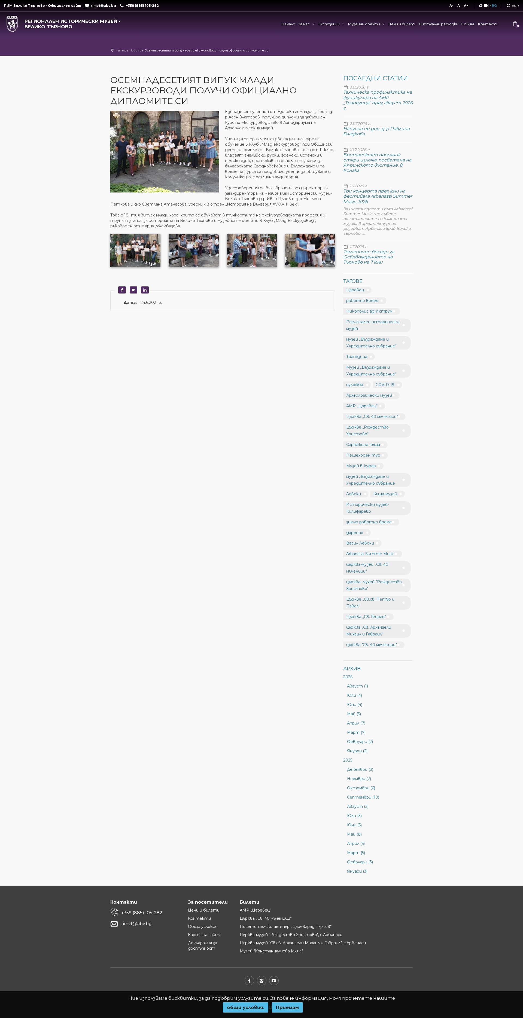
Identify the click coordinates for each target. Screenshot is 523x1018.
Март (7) (356, 732)
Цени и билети (402, 24)
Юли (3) (354, 815)
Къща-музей (385, 493)
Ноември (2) (359, 778)
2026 (347, 676)
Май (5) (354, 713)
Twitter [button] (132, 290)
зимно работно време (369, 521)
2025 (347, 760)
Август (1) (357, 686)
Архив (352, 669)
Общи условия (202, 926)
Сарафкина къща (363, 444)
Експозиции (329, 24)
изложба (354, 384)
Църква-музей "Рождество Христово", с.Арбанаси (291, 934)
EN (486, 6)
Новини (468, 24)
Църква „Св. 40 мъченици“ (372, 416)
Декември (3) (360, 769)
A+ (466, 6)
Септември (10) (363, 797)
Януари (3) (357, 871)
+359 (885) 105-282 (141, 912)
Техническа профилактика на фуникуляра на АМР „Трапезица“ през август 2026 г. (378, 100)
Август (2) (358, 806)
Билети (249, 902)
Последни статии (375, 78)
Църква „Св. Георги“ (366, 616)
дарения (354, 532)
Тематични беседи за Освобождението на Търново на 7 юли (368, 257)
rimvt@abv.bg (136, 923)
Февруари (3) (360, 862)
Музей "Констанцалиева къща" (271, 951)
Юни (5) (354, 825)
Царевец (355, 290)
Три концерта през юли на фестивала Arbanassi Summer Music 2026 (377, 196)
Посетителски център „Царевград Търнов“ (286, 926)
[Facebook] (249, 980)
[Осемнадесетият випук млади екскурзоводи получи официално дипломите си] (167, 152)
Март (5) (356, 852)
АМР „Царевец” (255, 910)
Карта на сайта (204, 934)
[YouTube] (274, 980)
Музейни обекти (364, 24)
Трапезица (356, 356)
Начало (288, 24)
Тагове (353, 281)
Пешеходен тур (363, 455)
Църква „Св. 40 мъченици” (266, 918)
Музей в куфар (361, 465)
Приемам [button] (287, 1007)
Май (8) (354, 834)
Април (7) (356, 723)
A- (451, 6)
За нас (304, 24)
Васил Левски (360, 543)
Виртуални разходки (438, 24)
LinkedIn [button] (144, 290)
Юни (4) (354, 704)
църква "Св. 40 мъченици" (371, 644)
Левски (353, 493)
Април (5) (356, 843)
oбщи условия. (245, 1007)
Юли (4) (354, 695)
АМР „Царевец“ (362, 405)
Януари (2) (357, 750)
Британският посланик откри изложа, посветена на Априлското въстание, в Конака (377, 162)
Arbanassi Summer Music (370, 553)
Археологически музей (369, 395)
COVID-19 (385, 384)
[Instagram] (261, 980)
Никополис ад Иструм (369, 311)
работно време (362, 300)
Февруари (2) (360, 741)
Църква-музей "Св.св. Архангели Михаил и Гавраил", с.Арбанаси (303, 942)
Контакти (488, 24)
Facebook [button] (121, 290)
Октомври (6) (361, 787)
